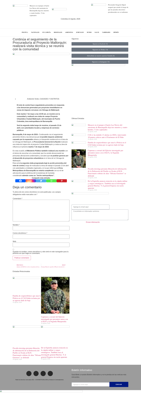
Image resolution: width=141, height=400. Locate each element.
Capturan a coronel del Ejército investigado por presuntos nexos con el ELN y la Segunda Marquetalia (54, 319)
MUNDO (89, 32)
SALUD (97, 32)
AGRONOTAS (69, 32)
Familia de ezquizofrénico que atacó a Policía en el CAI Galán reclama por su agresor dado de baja (27, 298)
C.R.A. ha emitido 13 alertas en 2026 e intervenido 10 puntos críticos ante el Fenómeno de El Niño (107, 136)
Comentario (17, 198)
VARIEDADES (106, 32)
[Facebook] (20, 180)
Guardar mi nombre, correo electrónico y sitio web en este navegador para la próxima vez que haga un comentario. (40, 252)
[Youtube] (50, 373)
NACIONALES (35, 32)
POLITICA (25, 32)
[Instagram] (31, 180)
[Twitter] (41, 180)
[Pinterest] (62, 180)
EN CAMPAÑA (46, 32)
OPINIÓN (116, 32)
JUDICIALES (80, 32)
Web (14, 241)
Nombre (16, 225)
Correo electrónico (20, 233)
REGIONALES (58, 32)
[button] (135, 32)
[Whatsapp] (51, 180)
